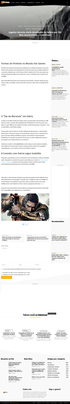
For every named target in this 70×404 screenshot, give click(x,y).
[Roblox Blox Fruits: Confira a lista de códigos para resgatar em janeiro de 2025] (60, 246)
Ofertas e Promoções (38, 29)
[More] (48, 55)
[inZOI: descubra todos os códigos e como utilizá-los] (4, 372)
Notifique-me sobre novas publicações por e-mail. (16, 274)
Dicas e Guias (55, 116)
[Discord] (56, 2)
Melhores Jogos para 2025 (38, 377)
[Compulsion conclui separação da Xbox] (60, 81)
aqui (42, 184)
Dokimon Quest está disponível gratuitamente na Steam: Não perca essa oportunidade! (60, 143)
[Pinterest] (40, 55)
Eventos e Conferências (57, 87)
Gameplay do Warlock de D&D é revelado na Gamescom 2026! (59, 92)
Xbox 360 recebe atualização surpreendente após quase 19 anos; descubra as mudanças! (15, 378)
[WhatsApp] (44, 55)
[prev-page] (32, 345)
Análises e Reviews (56, 64)
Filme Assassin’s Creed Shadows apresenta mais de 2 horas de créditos (11, 239)
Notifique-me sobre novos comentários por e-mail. (16, 272)
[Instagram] (61, 2)
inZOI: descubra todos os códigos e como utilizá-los (15, 371)
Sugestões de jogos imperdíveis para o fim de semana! (59, 120)
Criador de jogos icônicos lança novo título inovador (61, 334)
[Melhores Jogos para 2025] (27, 378)
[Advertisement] (35, 47)
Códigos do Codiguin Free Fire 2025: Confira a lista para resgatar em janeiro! (59, 238)
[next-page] (36, 345)
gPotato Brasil (16, 402)
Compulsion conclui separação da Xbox (57, 69)
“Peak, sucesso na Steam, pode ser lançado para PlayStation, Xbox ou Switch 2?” (15, 364)
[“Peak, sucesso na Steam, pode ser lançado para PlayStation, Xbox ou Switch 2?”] (4, 364)
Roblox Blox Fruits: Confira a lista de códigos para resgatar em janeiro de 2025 (60, 257)
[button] (67, 2)
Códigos (54, 235)
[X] (64, 2)
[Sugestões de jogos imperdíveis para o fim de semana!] (60, 132)
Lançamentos (61, 331)
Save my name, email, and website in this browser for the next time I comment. (22, 269)
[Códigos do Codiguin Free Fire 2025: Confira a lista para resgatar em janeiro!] (60, 228)
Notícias (20, 26)
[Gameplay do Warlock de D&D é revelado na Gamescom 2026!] (60, 104)
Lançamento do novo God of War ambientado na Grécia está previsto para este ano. (37, 239)
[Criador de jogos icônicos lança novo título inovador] (61, 325)
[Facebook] (59, 2)
